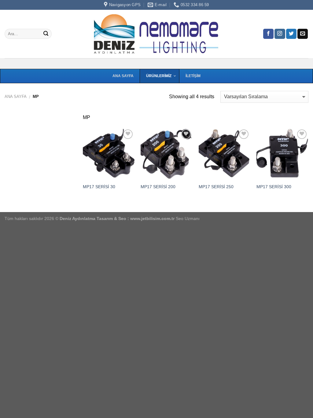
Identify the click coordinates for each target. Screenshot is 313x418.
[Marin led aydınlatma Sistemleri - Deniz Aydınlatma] (156, 34)
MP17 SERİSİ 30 (99, 186)
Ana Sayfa (16, 96)
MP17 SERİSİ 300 (273, 186)
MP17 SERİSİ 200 (158, 186)
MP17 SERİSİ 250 (216, 186)
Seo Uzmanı (188, 218)
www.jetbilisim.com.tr (153, 218)
